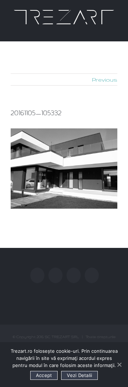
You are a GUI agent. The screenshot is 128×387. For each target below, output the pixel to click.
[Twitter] (55, 275)
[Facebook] (37, 275)
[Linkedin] (92, 275)
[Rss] (73, 275)
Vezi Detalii (79, 375)
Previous (104, 80)
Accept (44, 375)
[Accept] (119, 364)
